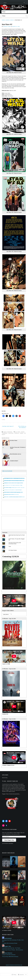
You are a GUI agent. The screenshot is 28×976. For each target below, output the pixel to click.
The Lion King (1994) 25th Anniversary (10, 956)
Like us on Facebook (7, 471)
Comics (19, 431)
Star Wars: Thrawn (13, 440)
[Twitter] (3, 821)
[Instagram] (3, 825)
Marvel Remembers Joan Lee (15, 454)
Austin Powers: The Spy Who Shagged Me (16, 539)
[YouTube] (9, 821)
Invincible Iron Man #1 (14, 460)
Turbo (10, 546)
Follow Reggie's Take (9, 840)
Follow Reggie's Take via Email (9, 829)
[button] (6, 862)
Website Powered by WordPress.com (14, 965)
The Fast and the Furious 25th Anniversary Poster (15, 543)
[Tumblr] (6, 825)
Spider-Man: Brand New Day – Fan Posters (11, 948)
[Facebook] (6, 821)
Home (3, 20)
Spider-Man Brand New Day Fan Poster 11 (17, 535)
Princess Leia (17, 433)
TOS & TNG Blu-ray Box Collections (22, 427)
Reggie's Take (7, 26)
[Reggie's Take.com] (14, 7)
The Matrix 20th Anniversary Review (9, 943)
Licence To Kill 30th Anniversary (8, 954)
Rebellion (21, 433)
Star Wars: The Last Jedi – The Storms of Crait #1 (17, 448)
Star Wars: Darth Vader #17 (8, 426)
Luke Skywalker (4, 433)
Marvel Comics (10, 20)
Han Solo (22, 431)
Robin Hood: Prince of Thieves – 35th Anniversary (12, 949)
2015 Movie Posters (13, 550)
